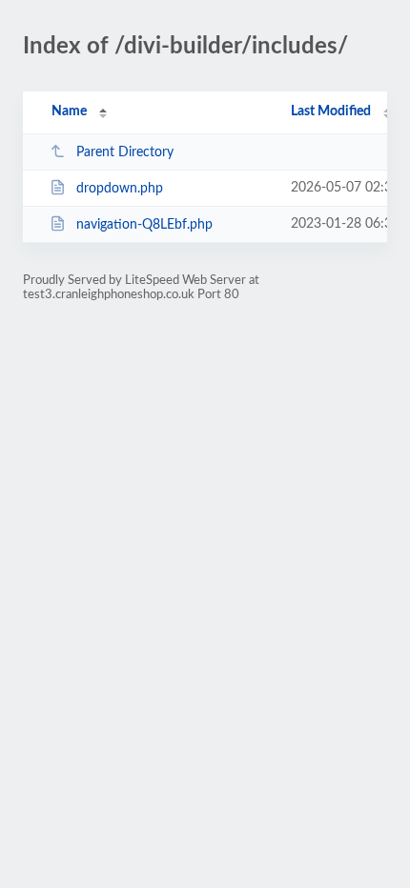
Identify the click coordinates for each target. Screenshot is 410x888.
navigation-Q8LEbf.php (144, 225)
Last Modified (331, 111)
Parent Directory (125, 152)
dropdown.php (119, 188)
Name (69, 111)
